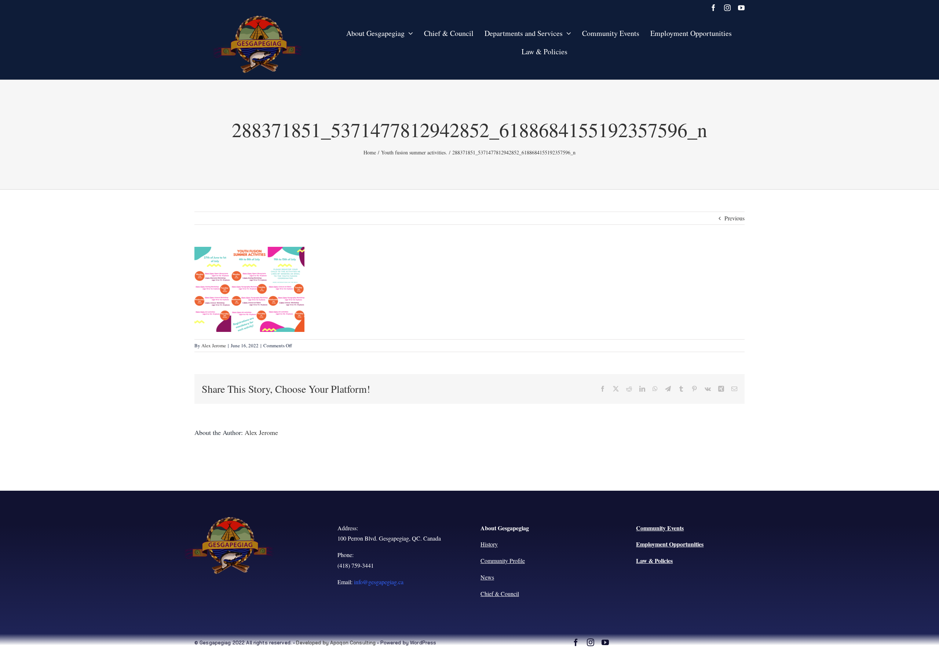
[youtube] (741, 7)
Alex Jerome (213, 345)
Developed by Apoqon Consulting (336, 642)
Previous (734, 218)
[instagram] (727, 7)
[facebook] (713, 7)
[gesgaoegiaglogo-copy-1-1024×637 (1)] (258, 18)
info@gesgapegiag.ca (378, 582)
